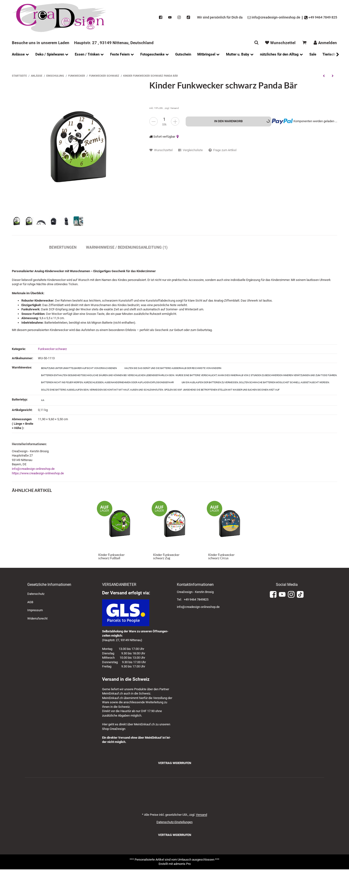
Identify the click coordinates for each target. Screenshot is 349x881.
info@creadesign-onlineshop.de (33, 469)
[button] (335, 54)
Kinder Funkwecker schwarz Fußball (111, 556)
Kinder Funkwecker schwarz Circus (221, 556)
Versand (174, 108)
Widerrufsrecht (37, 618)
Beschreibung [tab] (26, 247)
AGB (30, 602)
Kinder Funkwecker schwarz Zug (166, 556)
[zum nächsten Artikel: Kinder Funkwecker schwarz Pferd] (332, 76)
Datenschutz (35, 594)
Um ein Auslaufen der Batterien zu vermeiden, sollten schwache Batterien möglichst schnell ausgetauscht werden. (256, 382)
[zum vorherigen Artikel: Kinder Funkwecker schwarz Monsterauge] (323, 76)
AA (42, 400)
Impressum (35, 610)
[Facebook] (160, 18)
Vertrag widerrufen (174, 763)
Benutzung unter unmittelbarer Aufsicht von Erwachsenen (79, 368)
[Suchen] (256, 42)
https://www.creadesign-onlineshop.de (38, 473)
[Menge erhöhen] (175, 121)
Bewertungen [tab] (62, 247)
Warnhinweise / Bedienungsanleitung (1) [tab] (127, 247)
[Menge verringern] (153, 121)
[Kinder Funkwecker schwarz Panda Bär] (78, 147)
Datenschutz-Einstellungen (174, 822)
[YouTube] (169, 18)
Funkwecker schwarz (52, 349)
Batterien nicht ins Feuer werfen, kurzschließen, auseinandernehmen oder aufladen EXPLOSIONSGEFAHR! (107, 382)
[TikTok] (188, 18)
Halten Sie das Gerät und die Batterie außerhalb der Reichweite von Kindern (172, 368)
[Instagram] (179, 18)
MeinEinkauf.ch (112, 693)
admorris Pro (182, 864)
